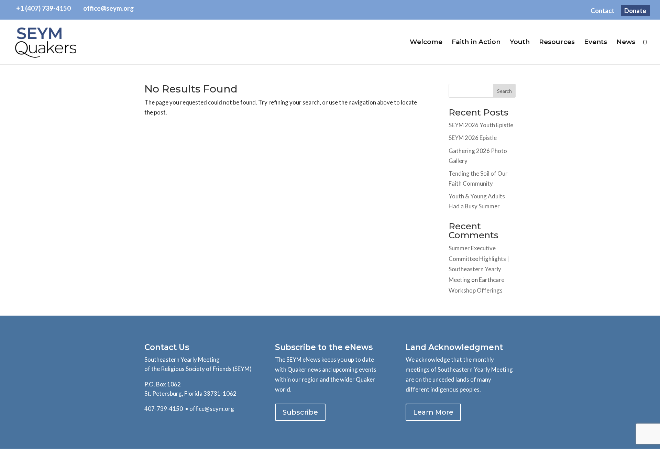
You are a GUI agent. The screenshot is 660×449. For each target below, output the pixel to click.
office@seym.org (211, 408)
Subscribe (300, 412)
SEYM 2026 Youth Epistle (481, 125)
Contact (602, 10)
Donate (635, 10)
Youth (520, 43)
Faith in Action (476, 43)
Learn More (433, 412)
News (625, 43)
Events (595, 43)
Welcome (426, 43)
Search (504, 91)
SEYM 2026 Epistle (473, 137)
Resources (557, 43)
